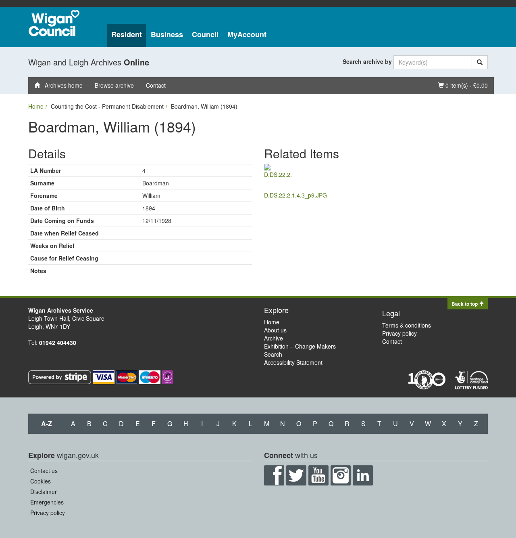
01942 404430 (57, 342)
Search (273, 354)
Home (36, 106)
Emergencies (47, 502)
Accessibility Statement (293, 362)
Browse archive (114, 85)
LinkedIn (363, 475)
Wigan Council (54, 23)
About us (275, 330)
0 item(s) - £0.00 (463, 85)
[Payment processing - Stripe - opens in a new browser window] (60, 376)
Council (205, 34)
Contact (156, 85)
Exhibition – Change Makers (300, 346)
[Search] (480, 62)
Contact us (44, 471)
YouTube (318, 475)
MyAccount (246, 34)
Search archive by (367, 61)
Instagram (341, 475)
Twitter (296, 475)
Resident (126, 34)
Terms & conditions (406, 325)
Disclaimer (43, 492)
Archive (273, 338)
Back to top (465, 303)
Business (167, 34)
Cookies (40, 481)
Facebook (274, 475)
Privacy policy (399, 333)
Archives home (61, 85)
